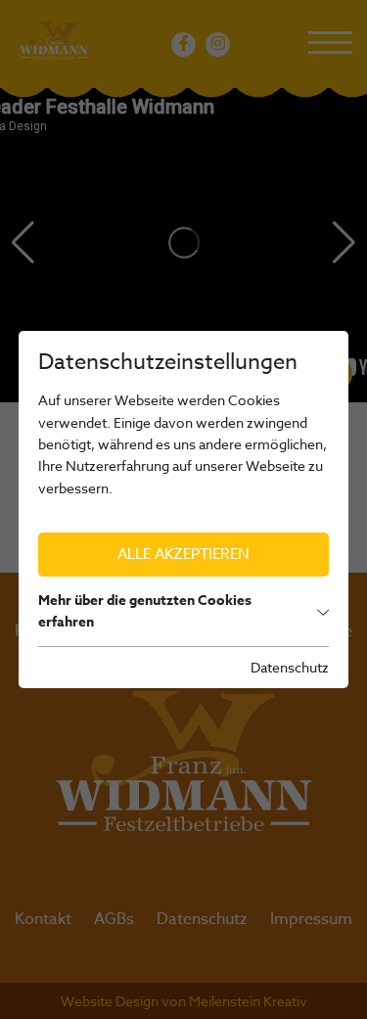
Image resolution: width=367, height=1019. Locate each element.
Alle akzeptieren (183, 554)
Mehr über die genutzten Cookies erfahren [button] (145, 611)
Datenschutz (290, 667)
